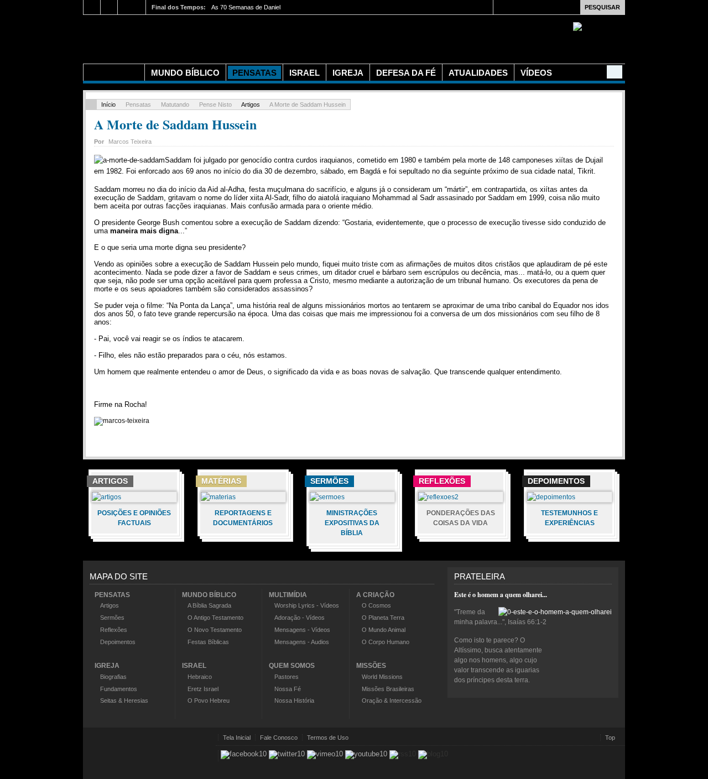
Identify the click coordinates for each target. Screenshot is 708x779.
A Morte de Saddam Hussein (175, 124)
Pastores (286, 676)
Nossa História (294, 700)
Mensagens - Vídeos (302, 629)
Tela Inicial (237, 737)
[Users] (614, 72)
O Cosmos (376, 605)
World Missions (382, 676)
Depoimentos (118, 642)
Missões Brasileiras (388, 689)
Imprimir (595, 139)
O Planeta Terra (383, 617)
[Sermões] (327, 497)
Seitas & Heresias (124, 700)
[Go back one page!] (91, 104)
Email (608, 139)
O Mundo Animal (383, 629)
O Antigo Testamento (215, 617)
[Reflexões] (438, 497)
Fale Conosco (279, 737)
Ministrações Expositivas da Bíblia (352, 523)
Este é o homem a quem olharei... (500, 594)
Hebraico (200, 676)
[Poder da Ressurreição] (276, 38)
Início (108, 104)
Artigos (250, 104)
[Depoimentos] (551, 497)
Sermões (112, 617)
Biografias (113, 676)
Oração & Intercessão (391, 700)
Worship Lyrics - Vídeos (306, 605)
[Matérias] (218, 497)
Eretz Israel (203, 689)
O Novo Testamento (215, 629)
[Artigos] (106, 497)
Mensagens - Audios (301, 642)
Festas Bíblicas (208, 642)
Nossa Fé (287, 689)
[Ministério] (114, 72)
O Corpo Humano (385, 642)
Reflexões (113, 629)
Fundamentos (118, 689)
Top (610, 737)
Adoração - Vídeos (299, 617)
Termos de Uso (327, 737)
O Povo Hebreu (209, 700)
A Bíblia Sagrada (209, 605)
